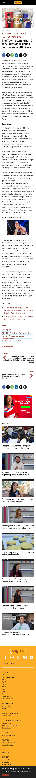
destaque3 (6, 329)
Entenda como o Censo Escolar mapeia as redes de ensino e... (15, 607)
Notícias (9, 30)
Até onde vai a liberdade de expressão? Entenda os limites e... (16, 633)
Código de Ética (6, 723)
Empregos (5, 694)
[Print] (25, 55)
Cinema (4, 691)
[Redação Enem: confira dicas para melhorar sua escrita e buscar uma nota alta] (18, 435)
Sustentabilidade (13, 36)
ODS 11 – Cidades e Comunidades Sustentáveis (16, 333)
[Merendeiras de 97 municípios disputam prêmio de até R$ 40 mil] (18, 462)
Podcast (4, 684)
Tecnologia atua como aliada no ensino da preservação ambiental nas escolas (18, 526)
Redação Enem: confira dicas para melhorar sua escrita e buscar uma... (17, 447)
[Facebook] (4, 55)
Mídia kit (4, 708)
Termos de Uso (6, 728)
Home (3, 30)
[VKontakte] (25, 657)
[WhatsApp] (12, 55)
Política (4, 679)
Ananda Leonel (8, 51)
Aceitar (5, 775)
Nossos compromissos (9, 764)
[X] (8, 55)
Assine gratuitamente (8, 735)
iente (7, 762)
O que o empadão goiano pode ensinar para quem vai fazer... (18, 553)
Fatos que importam (8, 677)
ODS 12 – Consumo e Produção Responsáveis (15, 337)
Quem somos (6, 759)
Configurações (15, 775)
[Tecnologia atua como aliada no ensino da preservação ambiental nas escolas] (18, 515)
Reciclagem (6, 340)
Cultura (15, 30)
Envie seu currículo (7, 716)
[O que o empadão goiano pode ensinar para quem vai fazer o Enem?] (18, 542)
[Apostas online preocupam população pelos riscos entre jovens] (18, 489)
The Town (17, 340)
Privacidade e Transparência (10, 725)
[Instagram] (12, 657)
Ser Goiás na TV (5, 426)
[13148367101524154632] (18, 417)
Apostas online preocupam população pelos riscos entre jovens (17, 500)
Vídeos (4, 687)
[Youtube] (31, 657)
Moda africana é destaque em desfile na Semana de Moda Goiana (13, 376)
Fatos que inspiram (7, 699)
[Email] (21, 55)
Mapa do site (6, 752)
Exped (3, 762)
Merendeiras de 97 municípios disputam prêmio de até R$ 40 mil (16, 473)
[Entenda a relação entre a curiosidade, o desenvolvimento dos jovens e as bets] (18, 569)
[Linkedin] (16, 55)
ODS (29, 33)
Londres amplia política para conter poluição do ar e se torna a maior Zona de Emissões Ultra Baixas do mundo (18, 310)
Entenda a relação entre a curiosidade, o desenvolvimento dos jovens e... (18, 580)
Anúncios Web (6, 706)
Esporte (4, 682)
